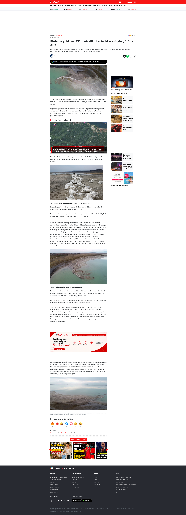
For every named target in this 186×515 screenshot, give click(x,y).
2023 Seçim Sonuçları (55, 479)
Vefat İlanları (97, 484)
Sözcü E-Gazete (75, 484)
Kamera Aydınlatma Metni (122, 487)
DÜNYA (79, 5)
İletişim (96, 477)
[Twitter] (58, 500)
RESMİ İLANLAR (123, 5)
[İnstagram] (51, 500)
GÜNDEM (67, 5)
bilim (63, 432)
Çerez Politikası (119, 482)
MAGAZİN (104, 5)
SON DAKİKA (53, 5)
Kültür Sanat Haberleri (119, 93)
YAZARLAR (60, 5)
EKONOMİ (73, 5)
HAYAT (99, 5)
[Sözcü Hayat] (64, 468)
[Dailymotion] (64, 500)
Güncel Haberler (76, 473)
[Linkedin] (68, 500)
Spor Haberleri (75, 482)
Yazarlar (52, 482)
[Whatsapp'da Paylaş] (127, 56)
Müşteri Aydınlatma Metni (122, 479)
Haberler (52, 473)
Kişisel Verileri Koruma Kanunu (123, 477)
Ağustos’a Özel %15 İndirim (119, 185)
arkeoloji (72, 432)
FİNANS (111, 5)
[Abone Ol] (132, 35)
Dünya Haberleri (54, 492)
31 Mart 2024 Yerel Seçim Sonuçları (58, 477)
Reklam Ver (96, 482)
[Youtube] (61, 500)
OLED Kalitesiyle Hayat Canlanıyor (121, 90)
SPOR (94, 5)
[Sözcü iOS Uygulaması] (77, 500)
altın (77, 432)
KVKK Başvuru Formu (121, 489)
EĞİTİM (116, 5)
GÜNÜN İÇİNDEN (87, 5)
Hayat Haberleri (54, 489)
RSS (116, 492)
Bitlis (55, 432)
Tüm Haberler (75, 487)
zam (52, 432)
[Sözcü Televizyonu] (51, 468)
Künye (95, 479)
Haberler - (52, 35)
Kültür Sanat (59, 35)
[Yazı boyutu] (134, 56)
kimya (67, 432)
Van (59, 432)
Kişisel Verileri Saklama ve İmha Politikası (126, 484)
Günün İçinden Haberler (78, 477)
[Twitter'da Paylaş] (124, 56)
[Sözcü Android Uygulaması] (87, 500)
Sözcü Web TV (75, 479)
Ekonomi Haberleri (54, 487)
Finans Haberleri (54, 484)
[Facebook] (55, 500)
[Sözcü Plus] (71, 468)
